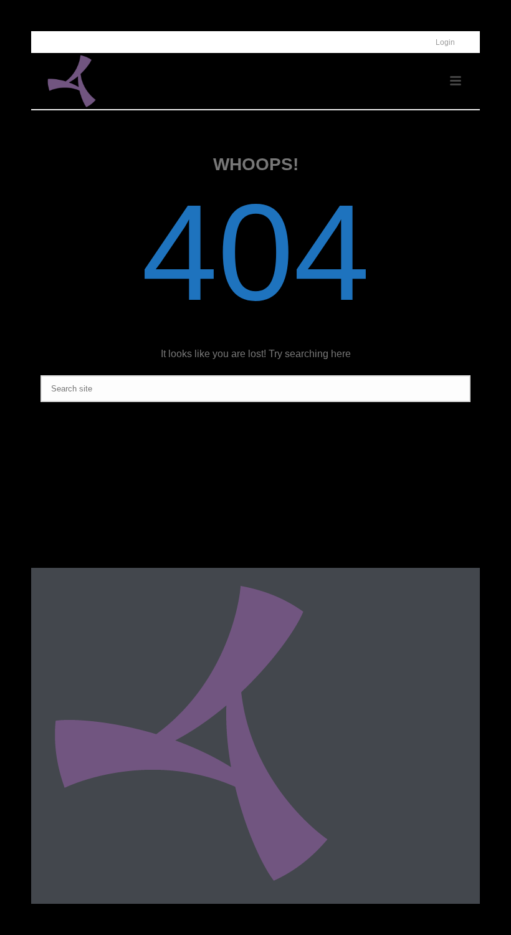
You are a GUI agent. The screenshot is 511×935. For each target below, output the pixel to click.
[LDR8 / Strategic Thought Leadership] (190, 732)
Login (445, 42)
